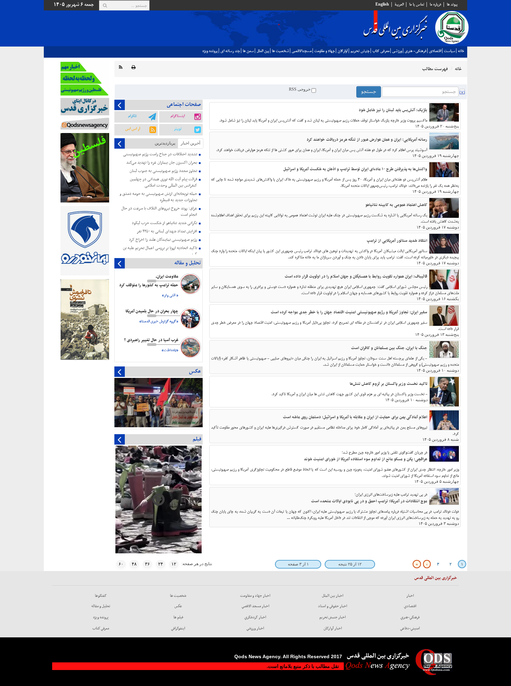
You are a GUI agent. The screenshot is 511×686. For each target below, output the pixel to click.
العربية (399, 4)
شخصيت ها (280, 51)
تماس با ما (416, 4)
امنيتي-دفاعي (410, 628)
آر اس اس (132, 129)
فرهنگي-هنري (410, 617)
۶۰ (121, 564)
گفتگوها (101, 596)
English (382, 4)
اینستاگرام (177, 116)
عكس (178, 606)
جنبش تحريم (360, 51)
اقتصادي (435, 51)
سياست (449, 51)
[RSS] (120, 67)
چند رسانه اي (230, 51)
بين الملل (263, 51)
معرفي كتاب (380, 51)
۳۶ (147, 564)
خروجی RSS (300, 89)
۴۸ (134, 564)
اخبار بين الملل (332, 596)
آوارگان (343, 51)
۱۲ (173, 564)
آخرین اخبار (190, 143)
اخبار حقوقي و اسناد (332, 606)
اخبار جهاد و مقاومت (255, 596)
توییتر (177, 129)
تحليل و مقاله (100, 606)
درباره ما (435, 4)
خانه (461, 51)
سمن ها (248, 51)
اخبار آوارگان (333, 628)
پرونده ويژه (210, 51)
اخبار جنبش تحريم (332, 617)
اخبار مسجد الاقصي (255, 606)
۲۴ (160, 564)
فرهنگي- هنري (415, 51)
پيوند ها (452, 4)
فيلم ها (178, 617)
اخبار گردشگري (255, 617)
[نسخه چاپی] (133, 67)
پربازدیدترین (165, 143)
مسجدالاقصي (301, 51)
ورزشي (397, 51)
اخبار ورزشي (255, 628)
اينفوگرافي (178, 628)
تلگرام (132, 116)
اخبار (410, 596)
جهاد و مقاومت (324, 51)
